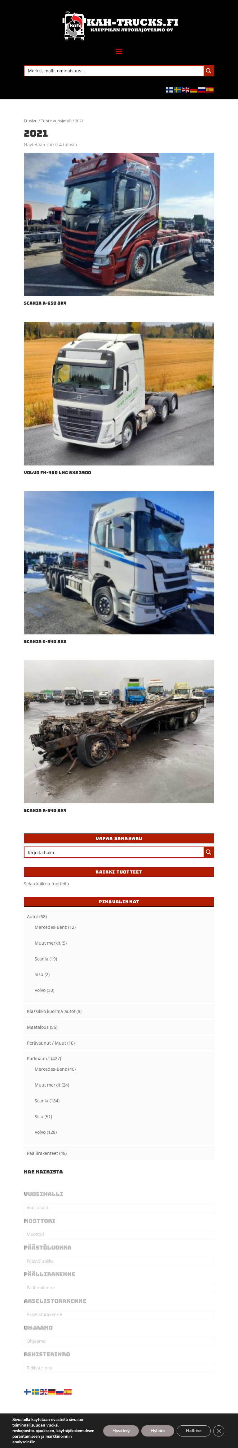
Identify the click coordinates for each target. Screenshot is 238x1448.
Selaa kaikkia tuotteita (46, 884)
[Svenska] (178, 89)
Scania (41, 959)
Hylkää (158, 1431)
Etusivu (30, 121)
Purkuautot (38, 1058)
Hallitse (193, 1431)
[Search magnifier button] (209, 71)
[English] (186, 89)
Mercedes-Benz (51, 927)
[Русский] (202, 89)
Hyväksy (121, 1431)
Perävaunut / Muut (46, 1043)
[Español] (210, 89)
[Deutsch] (194, 89)
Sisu (39, 974)
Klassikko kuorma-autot (51, 1011)
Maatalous (38, 1027)
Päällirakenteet (42, 1153)
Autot (32, 916)
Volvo (40, 990)
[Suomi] (170, 89)
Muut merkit (47, 943)
